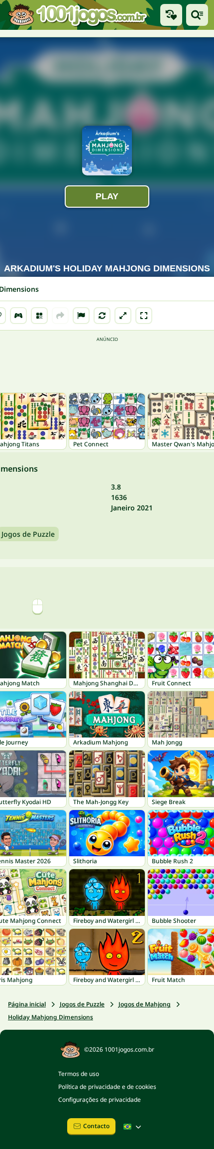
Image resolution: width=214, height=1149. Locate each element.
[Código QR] (39, 315)
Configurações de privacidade (99, 1099)
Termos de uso (78, 1073)
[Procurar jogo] (197, 15)
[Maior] (122, 315)
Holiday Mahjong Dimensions (50, 1017)
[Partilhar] (60, 315)
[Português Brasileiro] (133, 1126)
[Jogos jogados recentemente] (171, 15)
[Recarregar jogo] (102, 315)
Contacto (96, 1126)
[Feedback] (81, 315)
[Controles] (18, 315)
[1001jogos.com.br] (77, 15)
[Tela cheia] (143, 315)
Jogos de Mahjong (144, 1004)
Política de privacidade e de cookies (107, 1086)
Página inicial (27, 1004)
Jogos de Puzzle (82, 1004)
